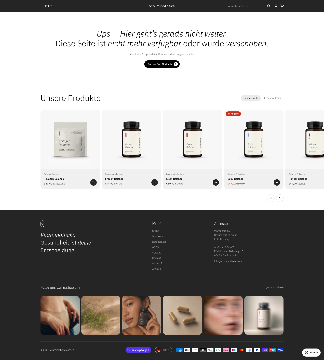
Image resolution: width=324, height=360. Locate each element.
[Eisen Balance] (192, 139)
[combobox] (249, 6)
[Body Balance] (254, 139)
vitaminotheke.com (60, 350)
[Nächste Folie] (280, 198)
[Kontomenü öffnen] (276, 6)
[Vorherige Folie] (271, 198)
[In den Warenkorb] (93, 182)
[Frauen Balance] (131, 139)
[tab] (251, 98)
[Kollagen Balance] (70, 139)
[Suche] (268, 6)
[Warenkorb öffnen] (282, 6)
